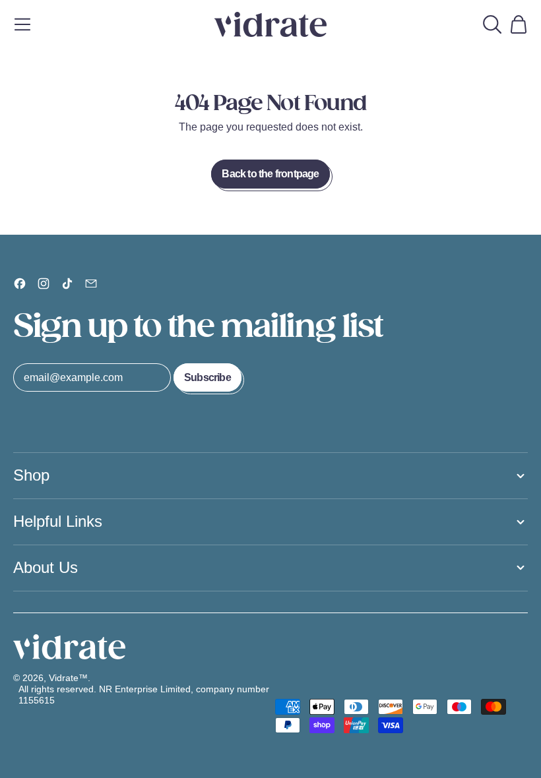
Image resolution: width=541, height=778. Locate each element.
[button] (492, 24)
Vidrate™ (68, 678)
